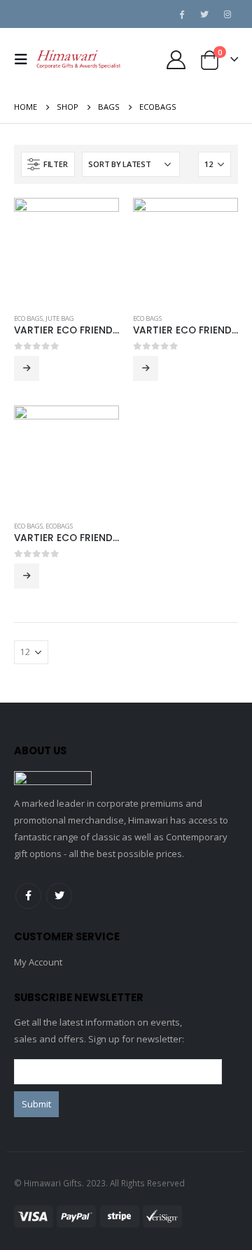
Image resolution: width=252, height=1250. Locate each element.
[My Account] (175, 59)
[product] (66, 250)
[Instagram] (227, 14)
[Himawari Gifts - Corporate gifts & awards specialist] (78, 59)
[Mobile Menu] (25, 59)
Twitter (59, 896)
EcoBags (59, 526)
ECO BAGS (28, 318)
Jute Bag (60, 318)
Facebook (28, 896)
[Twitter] (204, 14)
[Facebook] (181, 14)
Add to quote (26, 368)
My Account (38, 962)
